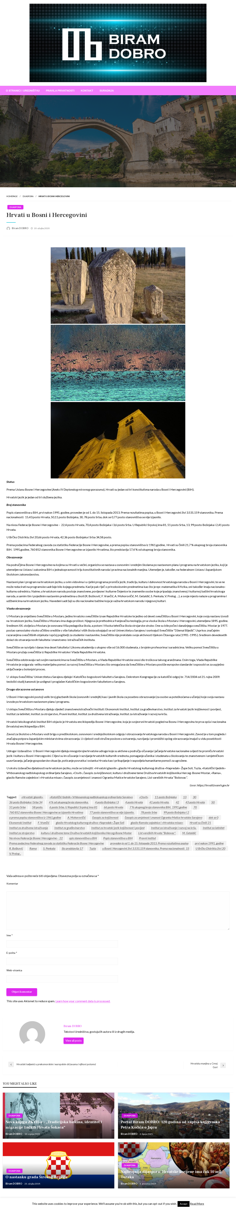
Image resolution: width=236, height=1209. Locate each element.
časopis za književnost (105, 817)
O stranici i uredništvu (23, 90)
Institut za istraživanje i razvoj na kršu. (173, 827)
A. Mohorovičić (76, 817)
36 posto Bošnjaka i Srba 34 (25, 802)
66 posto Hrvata (113, 807)
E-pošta (11, 952)
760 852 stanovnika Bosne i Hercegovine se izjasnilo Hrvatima (46, 812)
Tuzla (92, 848)
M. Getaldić (189, 833)
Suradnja (107, 90)
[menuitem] (23, 90)
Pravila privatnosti (60, 90)
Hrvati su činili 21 (200, 822)
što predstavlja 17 (72, 848)
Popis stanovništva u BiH (118, 838)
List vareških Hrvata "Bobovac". (157, 833)
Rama (33, 848)
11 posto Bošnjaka (166, 797)
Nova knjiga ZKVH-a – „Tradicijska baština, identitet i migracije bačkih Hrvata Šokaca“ (54, 1124)
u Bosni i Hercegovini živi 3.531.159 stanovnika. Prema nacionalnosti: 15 (145, 848)
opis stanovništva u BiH (83, 838)
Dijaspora (28, 196)
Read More (197, 1203)
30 (194, 797)
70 (195, 807)
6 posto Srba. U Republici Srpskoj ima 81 (73, 807)
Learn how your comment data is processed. (82, 1001)
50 (213, 802)
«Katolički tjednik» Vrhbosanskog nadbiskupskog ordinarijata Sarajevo (91, 797)
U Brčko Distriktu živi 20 (210, 848)
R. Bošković (16, 848)
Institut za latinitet (213, 827)
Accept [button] (183, 1203)
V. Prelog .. (15, 853)
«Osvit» (143, 797)
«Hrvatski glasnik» (32, 797)
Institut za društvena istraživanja (28, 827)
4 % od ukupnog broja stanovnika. (68, 802)
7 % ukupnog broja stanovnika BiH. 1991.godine (158, 807)
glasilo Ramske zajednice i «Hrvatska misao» (157, 822)
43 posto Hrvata (195, 802)
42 (177, 802)
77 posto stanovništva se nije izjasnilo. (112, 812)
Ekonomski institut (20, 822)
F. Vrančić (43, 822)
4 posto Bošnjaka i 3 (107, 802)
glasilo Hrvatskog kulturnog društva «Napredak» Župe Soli (90, 822)
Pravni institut (147, 838)
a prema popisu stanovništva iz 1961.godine (35, 817)
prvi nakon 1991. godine (209, 843)
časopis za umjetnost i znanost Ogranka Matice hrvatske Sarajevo (163, 817)
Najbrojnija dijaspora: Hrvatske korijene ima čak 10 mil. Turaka (172, 1174)
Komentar (12, 883)
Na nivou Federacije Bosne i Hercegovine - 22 (36, 838)
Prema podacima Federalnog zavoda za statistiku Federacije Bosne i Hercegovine (56, 843)
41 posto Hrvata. (159, 802)
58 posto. (37, 807)
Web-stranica (14, 970)
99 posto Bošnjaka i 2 (176, 812)
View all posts (73, 1040)
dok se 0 (213, 817)
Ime (9, 935)
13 (184, 797)
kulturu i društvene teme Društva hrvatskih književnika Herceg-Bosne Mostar (86, 833)
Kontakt (87, 90)
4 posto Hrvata (134, 802)
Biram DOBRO (20, 228)
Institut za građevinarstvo (69, 827)
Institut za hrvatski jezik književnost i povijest (118, 827)
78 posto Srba (149, 812)
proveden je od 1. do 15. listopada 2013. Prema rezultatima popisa (149, 843)
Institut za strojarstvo (21, 833)
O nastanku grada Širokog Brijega (36, 1177)
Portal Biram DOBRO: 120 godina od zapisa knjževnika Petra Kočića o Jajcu (170, 1124)
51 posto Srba (17, 807)
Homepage (12, 196)
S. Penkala (49, 848)
